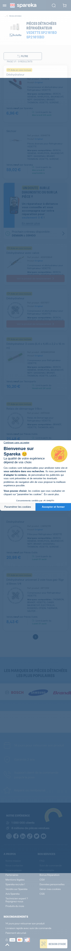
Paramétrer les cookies (17, 506)
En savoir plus (51, 494)
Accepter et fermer (53, 506)
